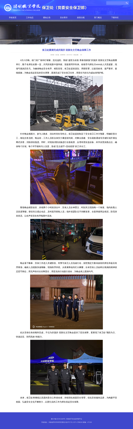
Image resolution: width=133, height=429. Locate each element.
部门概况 (98, 17)
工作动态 (29, 17)
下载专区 (115, 17)
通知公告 (46, 17)
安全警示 (64, 17)
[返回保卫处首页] (45, 4)
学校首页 (12, 17)
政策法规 (81, 17)
